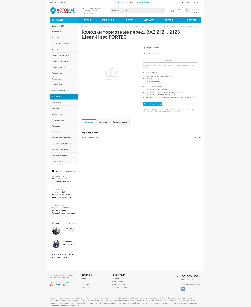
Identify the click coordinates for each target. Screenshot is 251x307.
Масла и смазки (58, 132)
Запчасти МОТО (58, 67)
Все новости (71, 171)
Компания (87, 275)
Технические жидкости (61, 138)
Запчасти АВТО (58, 26)
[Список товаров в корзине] (192, 12)
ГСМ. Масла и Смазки (60, 43)
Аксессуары (56, 79)
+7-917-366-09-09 (127, 2)
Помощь (115, 278)
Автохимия (56, 102)
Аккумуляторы (58, 120)
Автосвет (56, 108)
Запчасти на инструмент (62, 55)
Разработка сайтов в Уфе (60, 282)
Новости (85, 278)
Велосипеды (57, 49)
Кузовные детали (59, 91)
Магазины (170, 20)
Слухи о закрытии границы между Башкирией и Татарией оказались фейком (63, 210)
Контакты (191, 20)
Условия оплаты (118, 281)
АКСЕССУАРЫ (57, 32)
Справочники (108, 20)
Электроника (57, 161)
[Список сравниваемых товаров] (172, 11)
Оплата (129, 20)
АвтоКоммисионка (59, 155)
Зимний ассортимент (60, 149)
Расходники (57, 96)
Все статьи (71, 223)
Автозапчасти (58, 73)
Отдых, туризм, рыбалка (62, 143)
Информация (118, 275)
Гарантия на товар (119, 287)
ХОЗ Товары (57, 38)
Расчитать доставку (152, 104)
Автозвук (56, 126)
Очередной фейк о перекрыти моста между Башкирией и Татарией (62, 194)
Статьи (87, 20)
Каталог (59, 20)
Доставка (149, 20)
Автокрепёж (57, 114)
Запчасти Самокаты (60, 61)
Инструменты (57, 85)
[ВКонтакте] (183, 289)
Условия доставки (119, 284)
